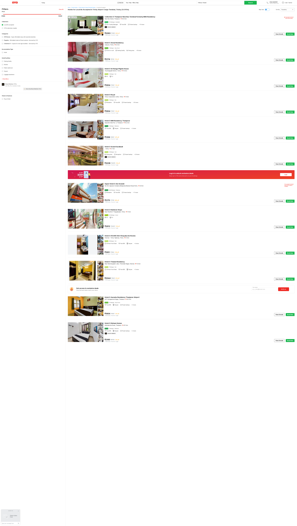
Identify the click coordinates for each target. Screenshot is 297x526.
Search (250, 2)
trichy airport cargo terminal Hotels (87, 7)
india (69, 7)
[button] (61, 9)
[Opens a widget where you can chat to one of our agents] (11, 517)
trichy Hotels (74, 7)
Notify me (283, 289)
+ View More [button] (5, 79)
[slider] (2, 14)
